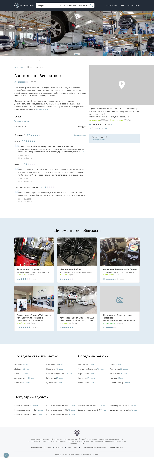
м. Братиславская (119, 120)
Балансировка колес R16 (60, 414)
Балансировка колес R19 (124, 405)
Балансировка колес (26, 405)
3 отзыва (32, 82)
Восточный (86, 364)
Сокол (116, 364)
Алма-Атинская (24, 378)
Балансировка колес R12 (28, 410)
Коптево (117, 378)
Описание (18, 67)
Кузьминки (54, 382)
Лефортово (119, 369)
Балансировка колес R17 (92, 405)
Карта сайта (72, 447)
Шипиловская (55, 364)
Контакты (59, 447)
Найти (91, 5)
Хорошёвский (87, 373)
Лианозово (118, 373)
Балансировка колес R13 (28, 414)
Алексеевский (88, 382)
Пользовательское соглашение (94, 447)
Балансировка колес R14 (60, 405)
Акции (122, 5)
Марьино (125, 117)
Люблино (22, 369)
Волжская (22, 382)
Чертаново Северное (91, 369)
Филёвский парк (121, 382)
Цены (29, 67)
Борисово (21, 373)
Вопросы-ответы (133, 5)
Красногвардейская (59, 373)
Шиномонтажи (111, 5)
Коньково (86, 378)
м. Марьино (98, 120)
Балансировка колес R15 (60, 410)
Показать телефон (100, 128)
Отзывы (39, 67)
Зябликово (54, 378)
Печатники (54, 369)
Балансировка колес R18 (92, 410)
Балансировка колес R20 (124, 410)
